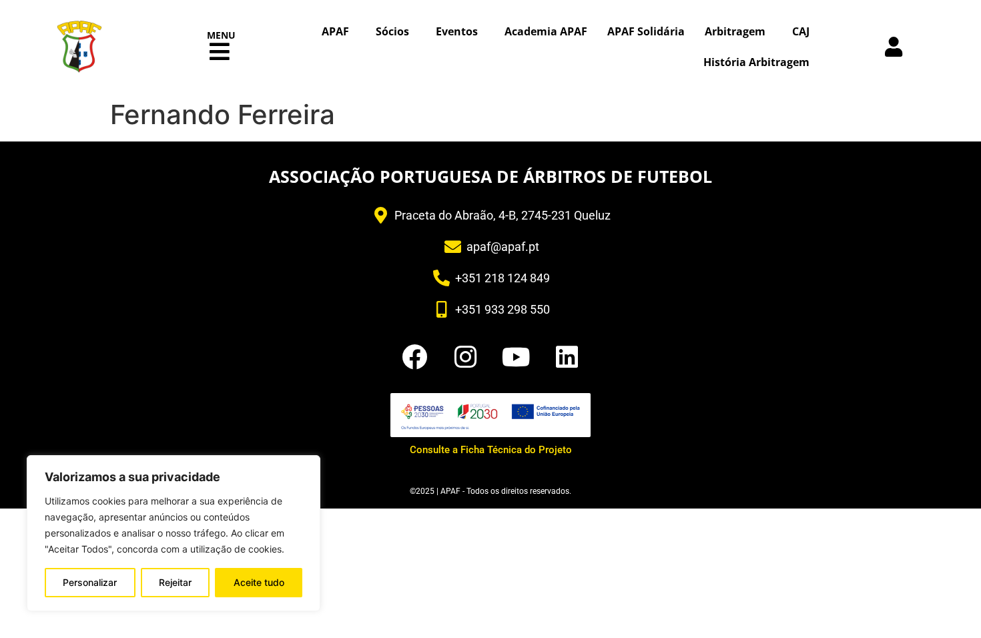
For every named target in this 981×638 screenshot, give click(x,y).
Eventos (457, 31)
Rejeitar (175, 582)
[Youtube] (515, 357)
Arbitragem (735, 31)
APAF (335, 31)
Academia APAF (546, 31)
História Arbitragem (756, 62)
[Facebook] (414, 357)
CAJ (800, 31)
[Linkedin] (566, 357)
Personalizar (90, 582)
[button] (220, 51)
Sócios (392, 31)
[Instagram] (465, 357)
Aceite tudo (259, 582)
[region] (173, 533)
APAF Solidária (646, 31)
